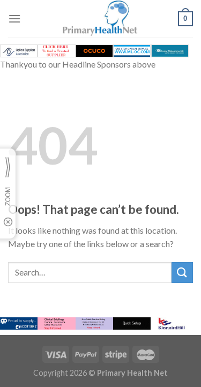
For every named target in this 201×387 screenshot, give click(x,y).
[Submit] (182, 272)
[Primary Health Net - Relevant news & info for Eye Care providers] (100, 19)
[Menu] (14, 18)
